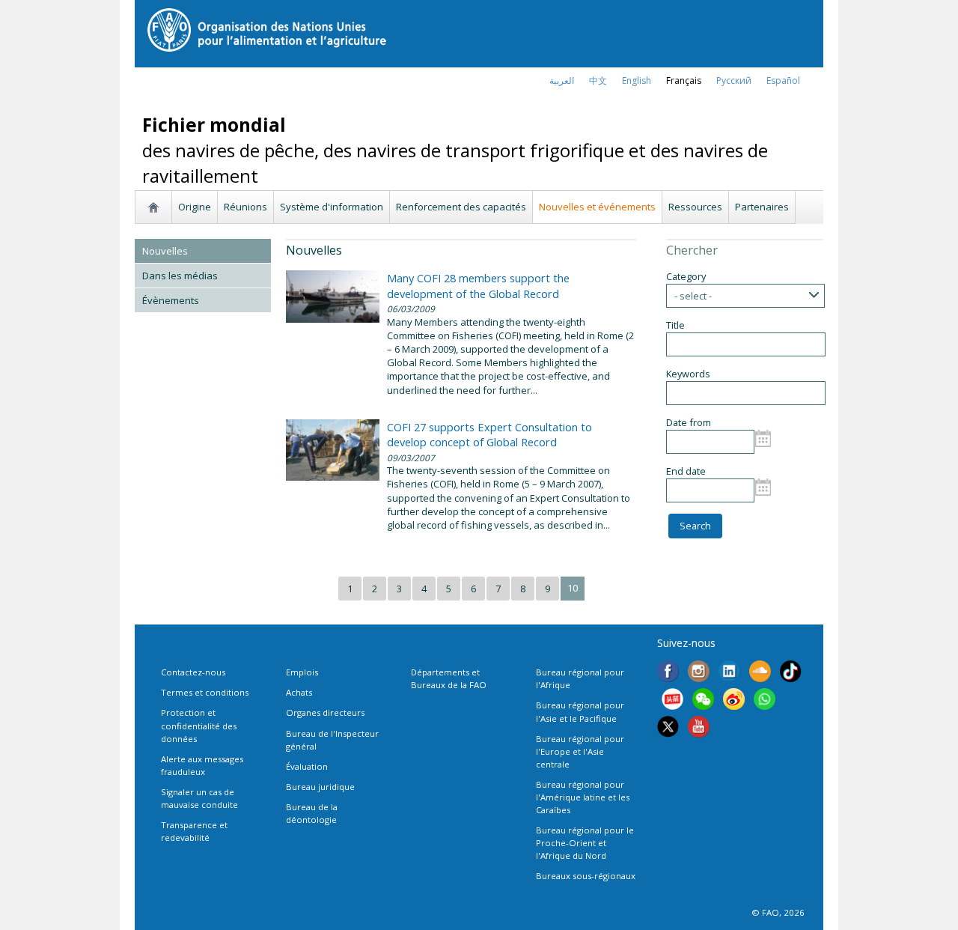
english (636, 80)
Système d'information (331, 206)
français (683, 80)
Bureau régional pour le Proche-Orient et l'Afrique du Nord (585, 842)
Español (783, 80)
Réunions (245, 206)
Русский (733, 80)
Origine (194, 206)
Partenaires (762, 206)
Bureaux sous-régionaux (585, 875)
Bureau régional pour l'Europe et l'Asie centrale (580, 751)
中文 (598, 80)
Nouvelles (165, 251)
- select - (693, 296)
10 (572, 588)
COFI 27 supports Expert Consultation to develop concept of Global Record (489, 434)
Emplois (302, 672)
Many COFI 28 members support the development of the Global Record (478, 285)
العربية (561, 80)
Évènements (170, 300)
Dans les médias (180, 275)
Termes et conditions (204, 692)
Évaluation (307, 766)
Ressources (695, 206)
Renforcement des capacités (461, 206)
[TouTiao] (672, 701)
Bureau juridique (320, 786)
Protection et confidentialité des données (199, 725)
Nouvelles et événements (597, 206)
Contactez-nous (193, 672)
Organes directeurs (325, 712)
